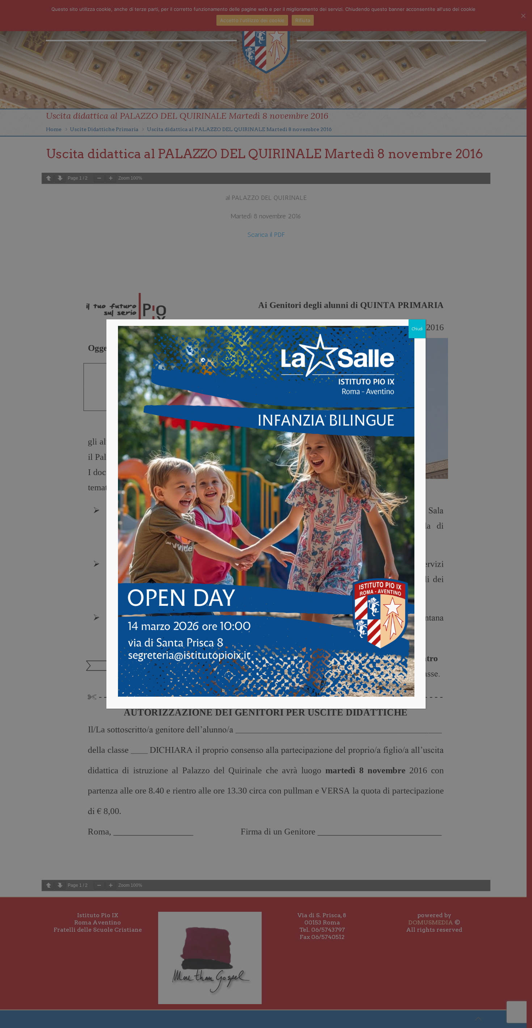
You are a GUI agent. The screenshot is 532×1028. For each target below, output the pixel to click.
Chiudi (417, 328)
